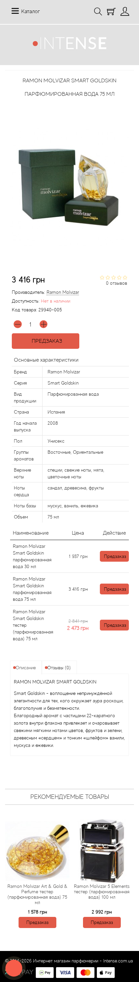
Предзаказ (45, 341)
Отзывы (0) (59, 667)
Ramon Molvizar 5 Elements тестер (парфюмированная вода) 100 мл (102, 891)
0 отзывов (116, 283)
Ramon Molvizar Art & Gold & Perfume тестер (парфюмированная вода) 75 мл (37, 894)
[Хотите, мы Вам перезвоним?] (14, 968)
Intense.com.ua (118, 960)
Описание (26, 667)
